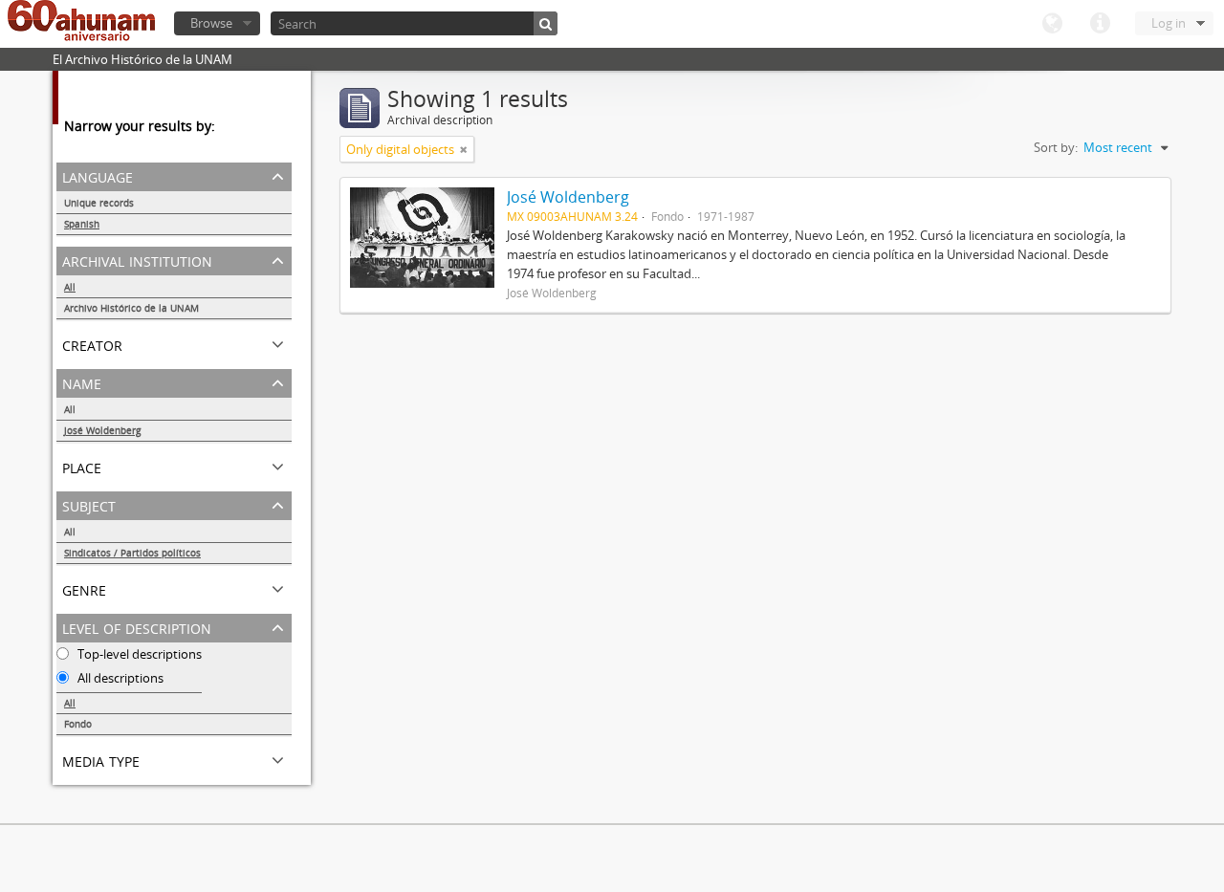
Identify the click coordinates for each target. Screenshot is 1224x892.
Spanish (81, 223)
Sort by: (1056, 147)
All (70, 287)
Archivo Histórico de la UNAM (131, 308)
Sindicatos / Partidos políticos (132, 552)
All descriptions (119, 677)
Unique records (99, 202)
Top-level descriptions (138, 654)
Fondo (78, 723)
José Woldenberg (102, 430)
